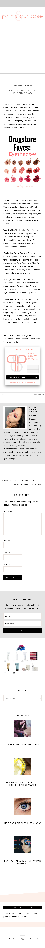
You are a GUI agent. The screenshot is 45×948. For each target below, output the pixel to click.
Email (6, 552)
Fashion (20, 85)
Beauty (15, 85)
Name (6, 540)
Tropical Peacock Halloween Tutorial (22, 862)
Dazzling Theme (22, 938)
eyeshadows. (9, 282)
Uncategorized (27, 85)
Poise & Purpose (22, 15)
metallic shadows (11, 203)
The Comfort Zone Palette (26, 230)
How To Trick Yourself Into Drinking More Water (22, 784)
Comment (8, 511)
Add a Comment (38, 394)
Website (7, 564)
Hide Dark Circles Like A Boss (22, 823)
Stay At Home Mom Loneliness (22, 745)
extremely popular (11, 256)
